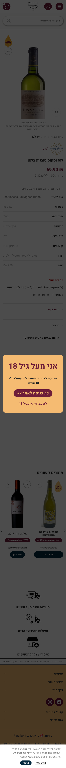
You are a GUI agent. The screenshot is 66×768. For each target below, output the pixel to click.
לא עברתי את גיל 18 (33, 403)
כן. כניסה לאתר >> (33, 393)
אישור (26, 763)
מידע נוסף (40, 763)
